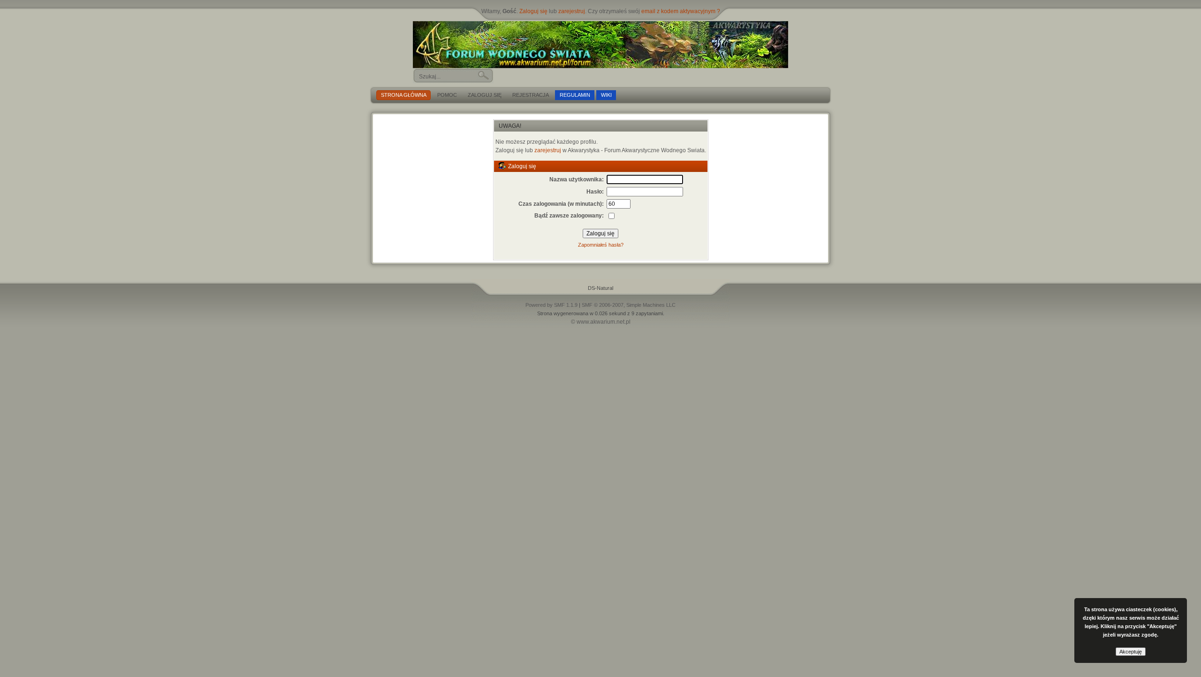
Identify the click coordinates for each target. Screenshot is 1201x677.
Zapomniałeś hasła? (600, 245)
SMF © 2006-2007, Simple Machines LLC (629, 305)
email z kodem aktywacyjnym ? (680, 11)
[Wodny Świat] (600, 44)
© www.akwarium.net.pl (601, 322)
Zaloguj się (533, 11)
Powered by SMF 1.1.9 (551, 305)
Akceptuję (1130, 651)
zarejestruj (571, 11)
